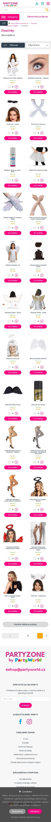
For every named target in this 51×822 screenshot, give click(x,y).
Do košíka (12, 92)
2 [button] (46, 635)
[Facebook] (20, 721)
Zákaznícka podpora (37, 16)
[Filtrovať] (4, 23)
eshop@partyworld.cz (25, 669)
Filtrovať (14, 45)
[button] (37, 4)
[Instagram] (29, 721)
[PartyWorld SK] (10, 4)
